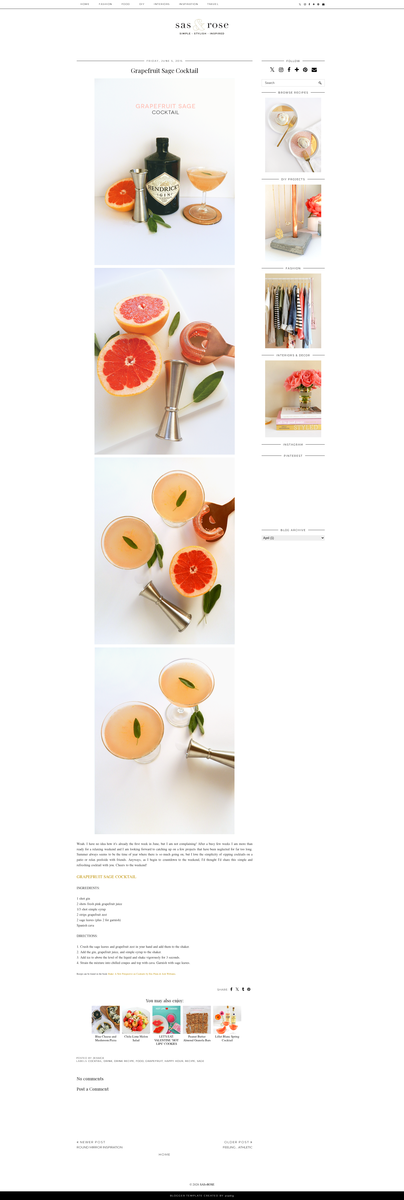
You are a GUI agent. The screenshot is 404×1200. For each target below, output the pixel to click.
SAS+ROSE (207, 1184)
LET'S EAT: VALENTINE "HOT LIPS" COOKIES (166, 1040)
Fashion (105, 4)
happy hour (174, 1061)
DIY (142, 4)
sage (200, 1061)
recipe (190, 1061)
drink (108, 1061)
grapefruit (154, 1061)
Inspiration (188, 4)
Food (126, 4)
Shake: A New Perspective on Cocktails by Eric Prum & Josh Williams (141, 973)
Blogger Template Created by (202, 1195)
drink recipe (124, 1061)
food (140, 1061)
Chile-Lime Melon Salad (136, 1038)
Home (85, 4)
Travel (213, 4)
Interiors (162, 4)
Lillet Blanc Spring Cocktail (227, 1038)
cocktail (95, 1061)
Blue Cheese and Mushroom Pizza (105, 1038)
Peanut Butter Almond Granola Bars (197, 1038)
